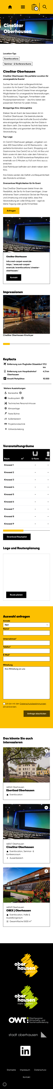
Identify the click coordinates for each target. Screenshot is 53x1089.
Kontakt (13, 277)
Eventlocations (11, 58)
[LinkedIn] (26, 1051)
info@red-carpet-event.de (18, 261)
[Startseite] (26, 965)
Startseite (11, 1070)
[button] (4, 1084)
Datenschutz (40, 1070)
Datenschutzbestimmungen (33, 703)
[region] (26, 319)
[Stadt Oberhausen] (26, 1034)
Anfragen (11, 210)
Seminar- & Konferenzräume (17, 64)
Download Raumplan (17, 537)
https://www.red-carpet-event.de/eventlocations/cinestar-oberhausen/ (23, 267)
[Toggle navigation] (23, 7)
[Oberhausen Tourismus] (26, 997)
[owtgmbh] (26, 1020)
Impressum (25, 1070)
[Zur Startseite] (10, 7)
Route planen (16, 595)
